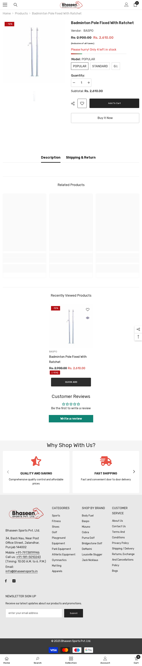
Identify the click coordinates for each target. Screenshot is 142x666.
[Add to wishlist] (87, 309)
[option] (34, 51)
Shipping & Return (81, 157)
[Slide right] (133, 471)
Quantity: (78, 75)
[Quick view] (87, 318)
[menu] (5, 4)
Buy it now (105, 118)
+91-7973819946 (28, 552)
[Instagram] (14, 581)
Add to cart (115, 103)
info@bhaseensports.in (22, 571)
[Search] (15, 5)
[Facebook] (6, 581)
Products (21, 13)
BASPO (88, 30)
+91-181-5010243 (28, 557)
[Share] (74, 103)
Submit (73, 613)
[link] (82, 103)
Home (7, 13)
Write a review (71, 418)
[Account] (126, 5)
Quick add (71, 382)
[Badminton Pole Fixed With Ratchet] (71, 326)
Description (50, 157)
